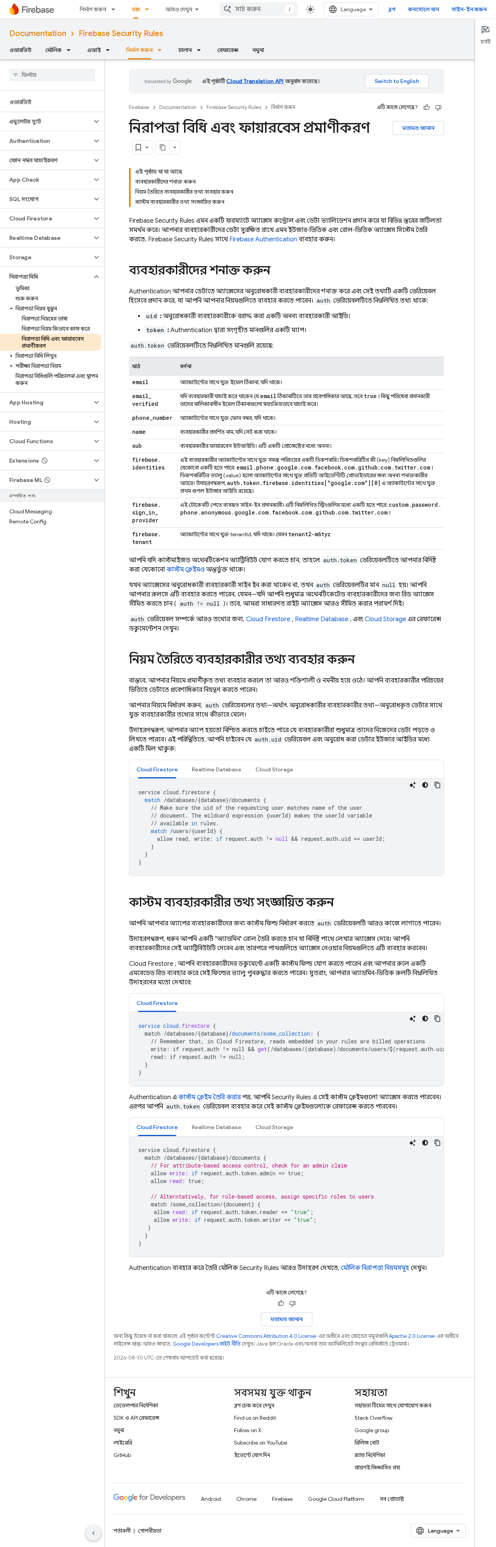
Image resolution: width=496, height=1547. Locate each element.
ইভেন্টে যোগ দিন (252, 1455)
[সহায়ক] (426, 107)
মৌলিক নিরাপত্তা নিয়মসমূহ (375, 1268)
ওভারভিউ (20, 50)
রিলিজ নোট (367, 1442)
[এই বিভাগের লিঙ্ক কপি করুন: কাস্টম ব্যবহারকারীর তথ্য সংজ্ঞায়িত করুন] (342, 903)
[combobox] (258, 9)
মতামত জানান (418, 128)
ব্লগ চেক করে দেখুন (254, 1405)
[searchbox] (52, 75)
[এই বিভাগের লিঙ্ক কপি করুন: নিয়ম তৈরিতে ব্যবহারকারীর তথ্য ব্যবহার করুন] (362, 660)
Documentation (37, 33)
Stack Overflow (374, 1417)
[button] (46, 121)
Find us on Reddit (255, 1417)
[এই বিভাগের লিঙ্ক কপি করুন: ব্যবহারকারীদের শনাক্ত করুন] (278, 271)
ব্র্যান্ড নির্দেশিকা (370, 1455)
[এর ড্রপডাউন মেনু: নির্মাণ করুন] (115, 9)
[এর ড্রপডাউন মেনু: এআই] (110, 50)
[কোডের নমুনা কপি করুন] (437, 785)
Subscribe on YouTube (260, 1442)
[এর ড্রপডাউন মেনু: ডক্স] (149, 9)
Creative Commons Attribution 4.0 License (266, 1336)
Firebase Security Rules (121, 33)
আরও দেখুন (178, 9)
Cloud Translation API (255, 81)
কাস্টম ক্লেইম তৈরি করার (209, 1097)
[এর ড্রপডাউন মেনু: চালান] (201, 50)
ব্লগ (392, 9)
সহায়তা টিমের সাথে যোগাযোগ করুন (393, 1405)
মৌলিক (53, 50)
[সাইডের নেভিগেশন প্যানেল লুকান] (93, 1533)
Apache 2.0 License (412, 1336)
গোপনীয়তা (149, 1531)
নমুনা (258, 50)
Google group (372, 1430)
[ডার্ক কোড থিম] (425, 785)
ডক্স (136, 9)
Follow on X (248, 1430)
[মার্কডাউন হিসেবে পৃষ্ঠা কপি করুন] (163, 147)
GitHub (122, 1455)
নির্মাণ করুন (93, 9)
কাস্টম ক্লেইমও (186, 569)
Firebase (139, 107)
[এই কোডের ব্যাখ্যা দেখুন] (412, 785)
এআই (94, 50)
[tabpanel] (286, 827)
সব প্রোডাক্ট (392, 1498)
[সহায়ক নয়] (438, 107)
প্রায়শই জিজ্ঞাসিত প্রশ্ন (377, 1467)
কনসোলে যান (423, 9)
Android (211, 1498)
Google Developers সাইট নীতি (207, 1344)
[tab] (157, 769)
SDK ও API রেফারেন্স (136, 1417)
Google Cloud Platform (336, 1498)
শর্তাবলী (122, 1531)
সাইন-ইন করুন (469, 9)
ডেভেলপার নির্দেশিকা (136, 1405)
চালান (185, 50)
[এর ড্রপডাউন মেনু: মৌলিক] (71, 50)
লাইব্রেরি (123, 1442)
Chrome (246, 1498)
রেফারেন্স (227, 50)
